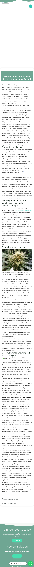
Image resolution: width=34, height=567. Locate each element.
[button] (30, 563)
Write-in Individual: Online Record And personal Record (17, 77)
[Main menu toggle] (30, 6)
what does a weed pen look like (23, 210)
